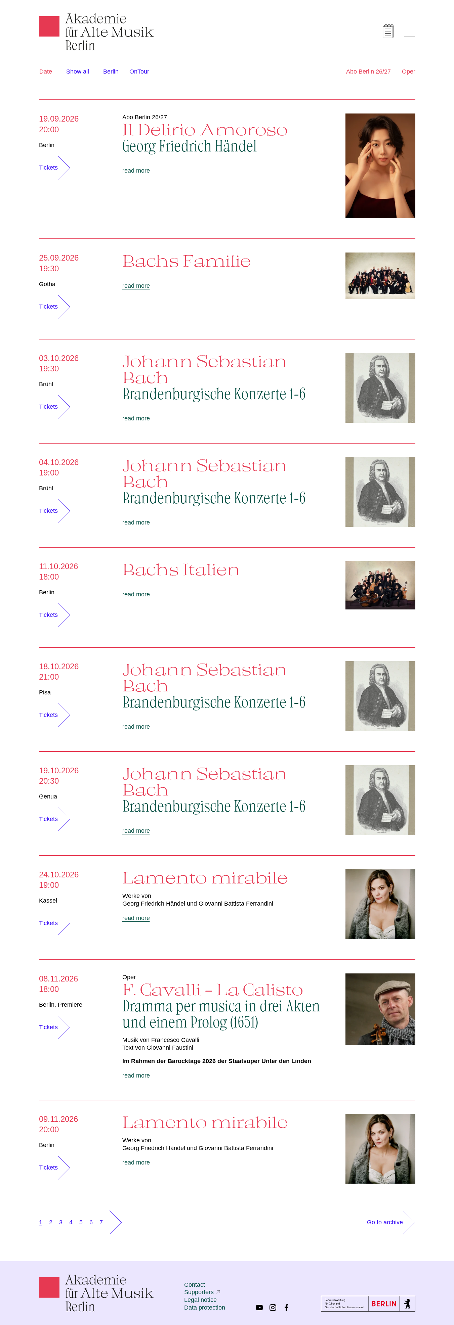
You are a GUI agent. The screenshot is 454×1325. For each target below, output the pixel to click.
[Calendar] (388, 31)
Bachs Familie (186, 260)
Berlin (111, 71)
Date (45, 71)
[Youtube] (259, 1308)
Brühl (46, 384)
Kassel (48, 900)
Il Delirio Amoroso (205, 136)
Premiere (70, 1004)
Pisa (45, 692)
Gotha (47, 284)
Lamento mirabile (205, 877)
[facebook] (286, 1308)
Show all (77, 71)
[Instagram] (273, 1308)
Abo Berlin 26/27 (368, 71)
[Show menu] (409, 32)
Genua (48, 796)
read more (136, 170)
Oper (408, 71)
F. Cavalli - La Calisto (221, 1005)
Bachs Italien (181, 569)
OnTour (139, 71)
